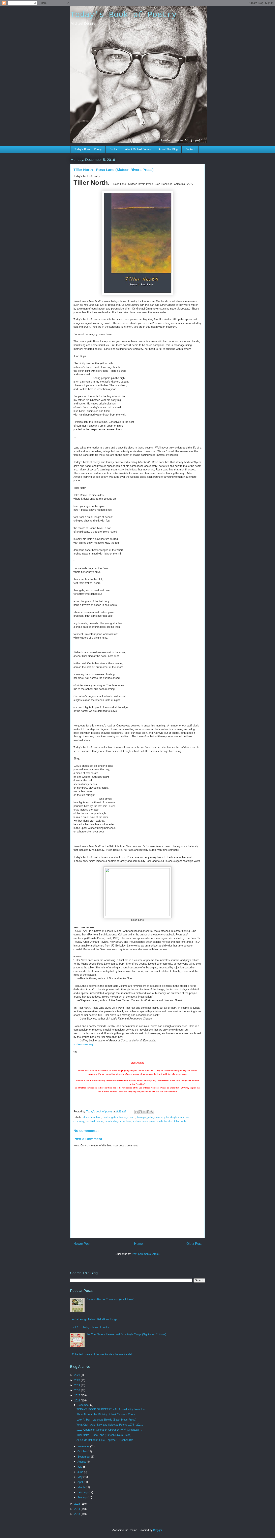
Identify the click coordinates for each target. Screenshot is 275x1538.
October (83, 1451)
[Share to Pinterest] (152, 1112)
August (82, 1461)
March (82, 1487)
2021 (77, 1374)
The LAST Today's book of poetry (89, 1327)
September (84, 1456)
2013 (77, 1513)
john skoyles (171, 1117)
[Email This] (136, 1112)
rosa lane (125, 1121)
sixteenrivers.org (83, 1044)
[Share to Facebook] (148, 1112)
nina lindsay (112, 1121)
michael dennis (94, 1121)
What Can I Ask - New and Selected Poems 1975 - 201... (110, 1424)
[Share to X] (144, 1112)
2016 (77, 1400)
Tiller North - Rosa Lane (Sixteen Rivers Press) (104, 1434)
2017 (77, 1395)
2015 (77, 1503)
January (83, 1497)
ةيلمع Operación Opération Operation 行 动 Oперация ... (109, 1429)
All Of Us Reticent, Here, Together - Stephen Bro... (106, 1439)
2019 (77, 1385)
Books (113, 149)
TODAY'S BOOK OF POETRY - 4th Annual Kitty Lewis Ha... (112, 1409)
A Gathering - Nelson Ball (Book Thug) (94, 1319)
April (81, 1481)
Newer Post (81, 1243)
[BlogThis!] (140, 1112)
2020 (77, 1380)
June (81, 1471)
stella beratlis (165, 1121)
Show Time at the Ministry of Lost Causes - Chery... (107, 1414)
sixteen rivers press (143, 1121)
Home (138, 1243)
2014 (77, 1508)
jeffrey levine (155, 1117)
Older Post (194, 1243)
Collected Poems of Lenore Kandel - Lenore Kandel (102, 1354)
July (80, 1466)
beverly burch (127, 1117)
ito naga (141, 1117)
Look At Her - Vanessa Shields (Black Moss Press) (106, 1419)
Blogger (157, 1530)
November (84, 1446)
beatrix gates (110, 1117)
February (83, 1492)
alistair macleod (92, 1117)
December (84, 1404)
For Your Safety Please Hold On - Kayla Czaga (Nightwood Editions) (126, 1334)
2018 (77, 1390)
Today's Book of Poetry (123, 15)
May (80, 1476)
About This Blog (168, 149)
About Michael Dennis (138, 149)
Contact (190, 149)
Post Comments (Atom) (145, 1253)
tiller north (180, 1121)
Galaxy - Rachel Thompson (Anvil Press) (110, 1299)
